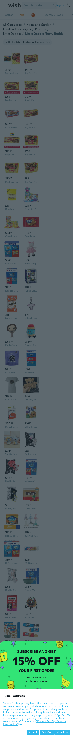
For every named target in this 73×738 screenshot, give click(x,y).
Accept (33, 732)
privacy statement (17, 709)
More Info (62, 732)
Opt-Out (47, 732)
